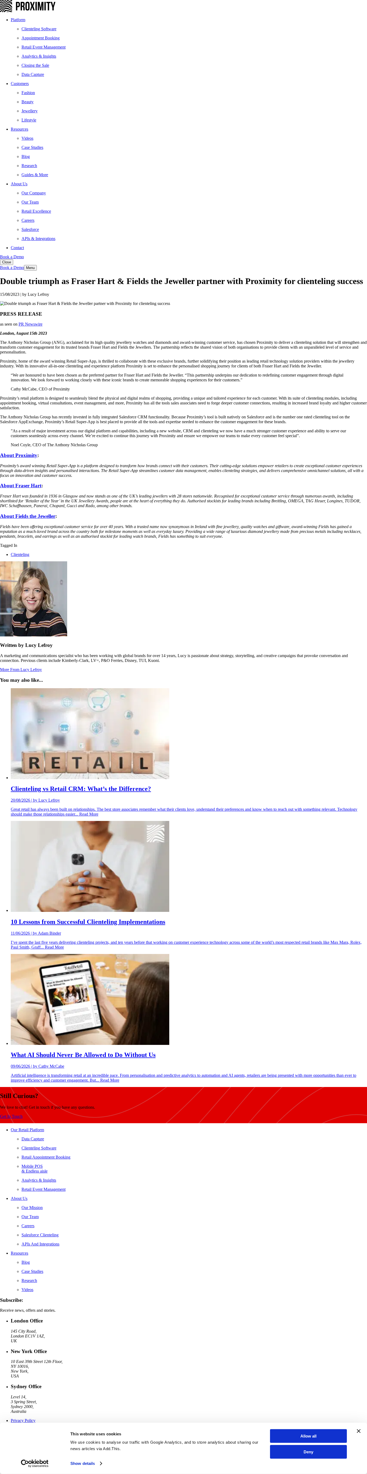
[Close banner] (359, 1431)
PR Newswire (30, 324)
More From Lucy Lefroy (21, 669)
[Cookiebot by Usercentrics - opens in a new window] (34, 1464)
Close (6, 262)
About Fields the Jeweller (27, 516)
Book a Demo (12, 257)
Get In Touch (11, 1116)
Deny (308, 1451)
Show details (82, 1463)
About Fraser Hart (20, 485)
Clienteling (20, 554)
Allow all (308, 1436)
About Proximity (18, 455)
